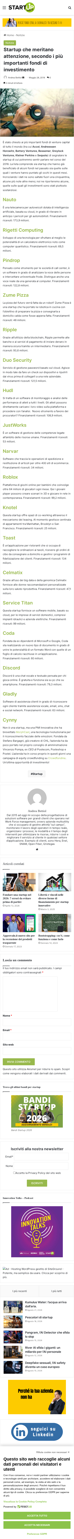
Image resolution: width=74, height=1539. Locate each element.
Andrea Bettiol (15, 77)
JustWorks (15, 425)
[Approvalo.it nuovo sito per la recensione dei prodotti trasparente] (19, 923)
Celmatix (13, 572)
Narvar (10, 451)
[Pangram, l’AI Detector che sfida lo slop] (13, 1337)
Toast (9, 538)
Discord (11, 668)
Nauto (9, 199)
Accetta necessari (37, 1525)
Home (10, 35)
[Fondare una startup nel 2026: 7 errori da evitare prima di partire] (19, 882)
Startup (38, 774)
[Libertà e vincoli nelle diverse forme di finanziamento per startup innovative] (54, 882)
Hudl (8, 390)
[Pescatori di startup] (13, 1321)
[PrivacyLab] (24, 1506)
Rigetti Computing (23, 230)
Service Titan (18, 603)
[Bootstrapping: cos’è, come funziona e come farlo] (54, 923)
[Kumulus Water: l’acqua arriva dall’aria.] (13, 1306)
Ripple (10, 329)
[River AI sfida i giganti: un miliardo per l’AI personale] (13, 1352)
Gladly (10, 694)
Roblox (10, 477)
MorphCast (22, 732)
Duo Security (17, 360)
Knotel (10, 507)
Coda (9, 633)
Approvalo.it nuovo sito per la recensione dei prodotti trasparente (19, 939)
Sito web (8, 1044)
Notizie (20, 35)
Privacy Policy (36, 1173)
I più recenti (19, 1291)
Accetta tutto (37, 1515)
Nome (7, 1015)
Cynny (10, 720)
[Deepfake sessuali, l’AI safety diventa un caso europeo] (13, 1367)
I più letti (56, 1291)
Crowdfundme (57, 758)
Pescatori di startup (39, 1317)
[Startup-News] (22, 7)
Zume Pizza (16, 295)
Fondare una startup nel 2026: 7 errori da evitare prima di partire (17, 898)
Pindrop (11, 260)
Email (7, 1030)
